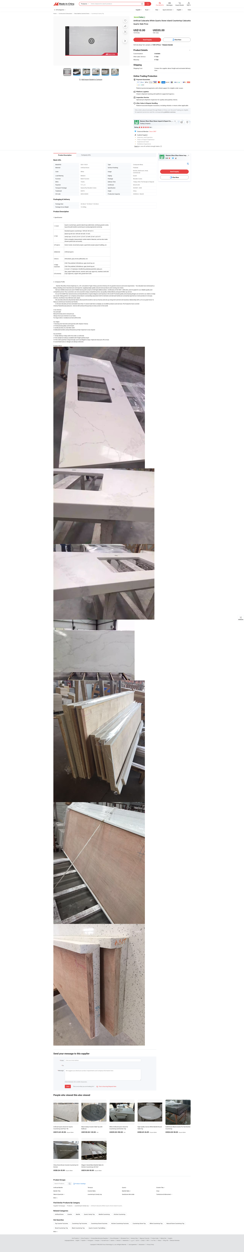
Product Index (155, 1238)
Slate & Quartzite (58, 1194)
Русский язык (105, 1240)
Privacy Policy (150, 1244)
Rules (189, 10)
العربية (132, 1240)
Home (55, 13)
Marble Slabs (126, 1191)
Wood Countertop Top (61, 1228)
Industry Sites (134, 1238)
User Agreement (133, 1244)
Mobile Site (163, 1238)
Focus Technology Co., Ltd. (110, 1244)
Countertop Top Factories (79, 1223)
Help (156, 10)
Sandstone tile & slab (128, 1194)
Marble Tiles (56, 1191)
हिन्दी (148, 1240)
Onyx (157, 1191)
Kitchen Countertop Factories (120, 1223)
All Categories (60, 10)
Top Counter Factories (61, 1223)
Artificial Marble (58, 1187)
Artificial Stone (59, 1214)
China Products (85, 1238)
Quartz (124, 1187)
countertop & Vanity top (95, 1194)
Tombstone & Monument (163, 1194)
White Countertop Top (156, 1223)
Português (90, 1240)
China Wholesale (114, 1238)
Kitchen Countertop (119, 1214)
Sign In (136, 146)
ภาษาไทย (153, 1240)
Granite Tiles (160, 1187)
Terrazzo (90, 1187)
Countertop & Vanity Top (97, 13)
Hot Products (75, 1238)
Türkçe (159, 1240)
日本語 (143, 1240)
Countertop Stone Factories (99, 1223)
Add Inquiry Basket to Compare (91, 79)
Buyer (147, 10)
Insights (170, 1238)
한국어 (137, 1240)
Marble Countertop (104, 1214)
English (77, 1240)
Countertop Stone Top (139, 1223)
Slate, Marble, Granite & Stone (81, 13)
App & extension (167, 10)
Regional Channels (144, 1238)
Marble (78, 1214)
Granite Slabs (92, 1191)
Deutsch (118, 1240)
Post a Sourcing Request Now (106, 1086)
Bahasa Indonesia (174, 1240)
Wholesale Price (125, 1238)
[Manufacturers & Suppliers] (63, 4)
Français (97, 1240)
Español (83, 1240)
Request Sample (167, 45)
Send (67, 1086)
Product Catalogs (80, 1183)
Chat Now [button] (178, 40)
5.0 (167, 158)
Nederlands (126, 1240)
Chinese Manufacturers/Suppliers (99, 1238)
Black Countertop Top (78, 1228)
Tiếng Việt (165, 1240)
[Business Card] (188, 163)
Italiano (112, 1240)
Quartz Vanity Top (89, 1214)
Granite (69, 1214)
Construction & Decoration (65, 13)
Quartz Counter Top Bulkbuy (97, 1228)
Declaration (142, 1244)
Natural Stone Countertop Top (175, 1223)
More (55, 1231)
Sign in (189, 5)
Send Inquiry (147, 40)
